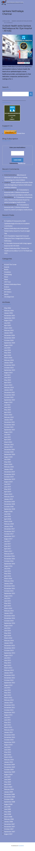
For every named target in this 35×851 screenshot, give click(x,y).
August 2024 (8, 345)
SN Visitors (7, 292)
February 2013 (9, 670)
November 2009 (9, 767)
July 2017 (7, 541)
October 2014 (8, 621)
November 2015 (9, 588)
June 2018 (7, 516)
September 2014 (9, 623)
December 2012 (9, 675)
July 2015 (7, 598)
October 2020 (8, 452)
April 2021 (7, 439)
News (6, 279)
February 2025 (9, 330)
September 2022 (9, 400)
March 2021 (8, 442)
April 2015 (7, 606)
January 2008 (8, 821)
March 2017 (8, 551)
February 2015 (9, 611)
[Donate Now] (12, 120)
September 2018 (9, 509)
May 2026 (7, 308)
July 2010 (7, 747)
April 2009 (7, 784)
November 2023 (9, 365)
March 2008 (8, 817)
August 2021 (8, 432)
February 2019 (9, 496)
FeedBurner (21, 163)
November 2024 (9, 338)
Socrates (21, 845)
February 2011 (9, 730)
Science (6, 287)
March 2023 (8, 385)
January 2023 (8, 390)
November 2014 (9, 618)
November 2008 (9, 797)
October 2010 (8, 740)
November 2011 (9, 707)
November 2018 (9, 504)
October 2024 (8, 340)
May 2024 (7, 352)
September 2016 (9, 563)
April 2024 (7, 355)
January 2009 (8, 792)
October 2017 (8, 534)
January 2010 (8, 762)
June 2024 (7, 350)
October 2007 (8, 829)
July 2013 (7, 658)
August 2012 (8, 685)
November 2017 (9, 531)
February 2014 (9, 640)
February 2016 (9, 581)
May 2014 (7, 633)
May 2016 (7, 573)
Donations (7, 272)
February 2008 (9, 819)
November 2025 (9, 315)
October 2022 (8, 397)
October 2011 (8, 710)
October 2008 (8, 799)
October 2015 (8, 591)
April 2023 (7, 382)
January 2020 (8, 469)
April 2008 (7, 814)
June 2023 (7, 377)
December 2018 (9, 501)
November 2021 (9, 425)
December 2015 (9, 586)
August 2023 (8, 372)
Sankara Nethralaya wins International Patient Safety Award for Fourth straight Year (17, 230)
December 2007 (9, 824)
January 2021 (8, 447)
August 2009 (8, 774)
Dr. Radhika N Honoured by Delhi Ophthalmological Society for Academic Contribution (17, 223)
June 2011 (7, 720)
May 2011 (7, 722)
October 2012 (8, 680)
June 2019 (7, 487)
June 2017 (7, 544)
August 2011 (8, 715)
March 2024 (8, 357)
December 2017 (9, 529)
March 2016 (8, 578)
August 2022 (8, 402)
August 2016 (8, 566)
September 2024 (9, 343)
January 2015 (8, 613)
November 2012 (9, 678)
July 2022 (7, 405)
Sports (6, 294)
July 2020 (7, 459)
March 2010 (8, 757)
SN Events (7, 289)
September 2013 (9, 653)
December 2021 (9, 422)
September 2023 (9, 370)
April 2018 (7, 519)
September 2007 (9, 831)
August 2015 (8, 596)
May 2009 (7, 782)
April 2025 (7, 325)
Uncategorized (9, 297)
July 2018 (7, 514)
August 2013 (8, 655)
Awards (14, 21)
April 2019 (7, 491)
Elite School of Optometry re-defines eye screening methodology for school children (15, 177)
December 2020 (9, 449)
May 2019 (7, 489)
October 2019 (8, 477)
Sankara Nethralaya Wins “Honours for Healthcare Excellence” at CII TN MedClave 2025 (18, 250)
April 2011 (7, 725)
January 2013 (8, 673)
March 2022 (8, 415)
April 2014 (7, 635)
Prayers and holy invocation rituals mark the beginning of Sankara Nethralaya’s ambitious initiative (18, 184)
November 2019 (9, 474)
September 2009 (9, 772)
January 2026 (8, 313)
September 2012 (9, 682)
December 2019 (9, 472)
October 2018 (8, 506)
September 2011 (9, 712)
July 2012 (7, 687)
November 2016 (9, 558)
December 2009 (9, 764)
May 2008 (7, 812)
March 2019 (8, 494)
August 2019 (8, 482)
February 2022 (9, 417)
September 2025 (9, 318)
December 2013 (9, 645)
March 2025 (8, 328)
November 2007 (9, 826)
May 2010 (7, 752)
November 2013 (9, 648)
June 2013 (7, 660)
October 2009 (8, 769)
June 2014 (7, 630)
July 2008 (7, 807)
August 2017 (8, 539)
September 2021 (9, 429)
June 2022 (7, 407)
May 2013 (7, 663)
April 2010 (7, 754)
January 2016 (8, 583)
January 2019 (8, 499)
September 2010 (9, 742)
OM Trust (7, 282)
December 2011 (9, 705)
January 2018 (8, 526)
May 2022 (7, 410)
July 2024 (7, 348)
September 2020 (9, 454)
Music (6, 277)
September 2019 (9, 479)
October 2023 (8, 367)
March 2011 (8, 727)
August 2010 (8, 745)
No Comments (8, 22)
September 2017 (9, 536)
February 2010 (9, 759)
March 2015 (8, 608)
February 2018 (9, 524)
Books (6, 269)
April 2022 (7, 412)
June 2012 (7, 690)
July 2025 (7, 323)
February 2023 (9, 387)
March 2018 (8, 521)
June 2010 (7, 750)
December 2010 (9, 735)
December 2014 (9, 616)
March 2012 (8, 697)
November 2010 (9, 737)
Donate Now (20, 133)
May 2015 (7, 603)
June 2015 (7, 601)
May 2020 (7, 462)
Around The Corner (10, 264)
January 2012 (8, 702)
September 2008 (9, 802)
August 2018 (8, 511)
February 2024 (9, 360)
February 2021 (9, 444)
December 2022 (9, 392)
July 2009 (7, 777)
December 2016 (9, 556)
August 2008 (8, 804)
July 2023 (7, 375)
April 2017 (7, 549)
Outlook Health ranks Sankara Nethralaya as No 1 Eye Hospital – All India (17, 28)
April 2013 (7, 665)
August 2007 (8, 834)
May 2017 (7, 546)
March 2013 (8, 668)
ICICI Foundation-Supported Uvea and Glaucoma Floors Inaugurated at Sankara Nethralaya (17, 238)
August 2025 (8, 320)
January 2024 (8, 362)
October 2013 (8, 650)
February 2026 (9, 310)
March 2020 (8, 464)
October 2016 (8, 561)
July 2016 (7, 568)
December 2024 (9, 335)
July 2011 (7, 717)
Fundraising (8, 274)
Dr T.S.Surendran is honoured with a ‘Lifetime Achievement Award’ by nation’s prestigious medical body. (18, 192)
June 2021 (7, 437)
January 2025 (8, 333)
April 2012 (7, 695)
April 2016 (7, 576)
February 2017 (9, 553)
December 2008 (9, 794)
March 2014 (8, 638)
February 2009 (9, 789)
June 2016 (7, 571)
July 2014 (7, 628)
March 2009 (8, 787)
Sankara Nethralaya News (24, 21)
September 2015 (9, 593)
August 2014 (8, 625)
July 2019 (7, 484)
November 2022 (9, 395)
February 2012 (9, 700)
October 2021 (8, 427)
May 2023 (7, 380)
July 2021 (7, 434)
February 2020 (9, 467)
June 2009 (7, 779)
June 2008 (7, 809)
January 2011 (8, 732)
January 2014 (8, 643)
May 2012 (7, 692)
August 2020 (8, 457)
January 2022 (8, 420)
